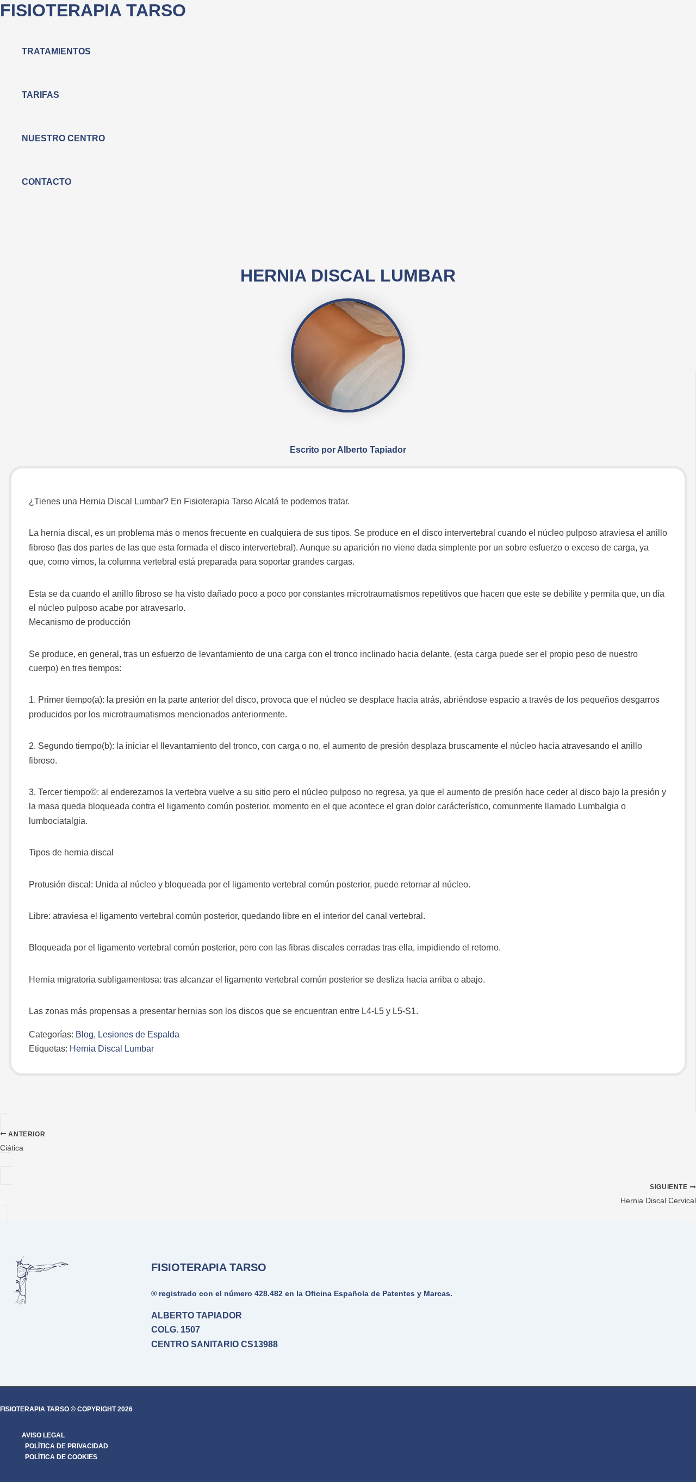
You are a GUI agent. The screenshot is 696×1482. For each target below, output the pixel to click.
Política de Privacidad (66, 1446)
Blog (85, 1034)
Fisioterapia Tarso (93, 10)
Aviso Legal (43, 1435)
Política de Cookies (61, 1457)
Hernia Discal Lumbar (112, 1048)
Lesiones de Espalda (138, 1034)
